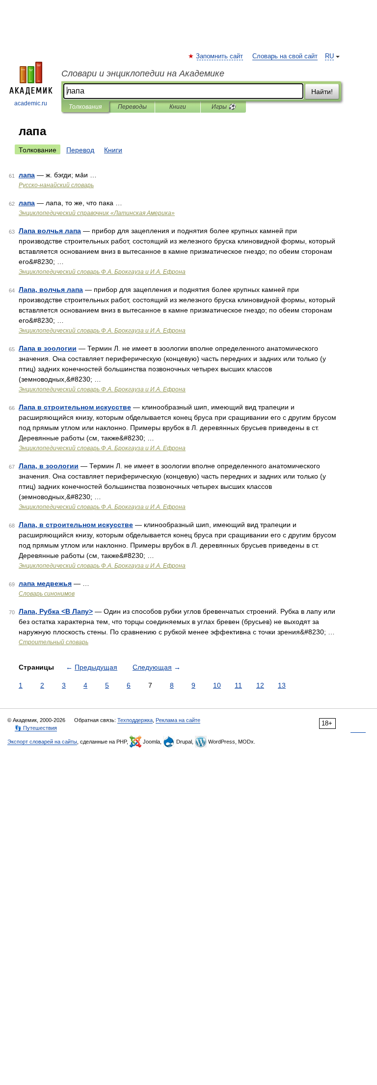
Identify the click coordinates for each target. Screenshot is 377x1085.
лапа (27, 175)
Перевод (80, 150)
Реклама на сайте (178, 720)
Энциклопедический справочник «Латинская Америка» (97, 213)
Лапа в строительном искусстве (75, 407)
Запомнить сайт (220, 56)
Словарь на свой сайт (285, 56)
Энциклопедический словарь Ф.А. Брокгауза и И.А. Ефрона (102, 271)
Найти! (322, 92)
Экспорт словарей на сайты (42, 742)
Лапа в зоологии (48, 348)
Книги (177, 106)
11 (238, 685)
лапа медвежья (45, 583)
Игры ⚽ (224, 106)
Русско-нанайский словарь (56, 185)
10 (217, 685)
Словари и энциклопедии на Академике (142, 73)
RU (329, 56)
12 (260, 685)
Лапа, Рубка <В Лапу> (56, 611)
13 (282, 685)
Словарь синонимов (47, 593)
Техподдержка (135, 720)
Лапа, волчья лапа (51, 289)
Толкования (85, 106)
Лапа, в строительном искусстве (76, 525)
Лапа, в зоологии (49, 466)
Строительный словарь (53, 642)
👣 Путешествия (36, 728)
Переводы (132, 106)
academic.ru (30, 103)
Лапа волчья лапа (50, 231)
